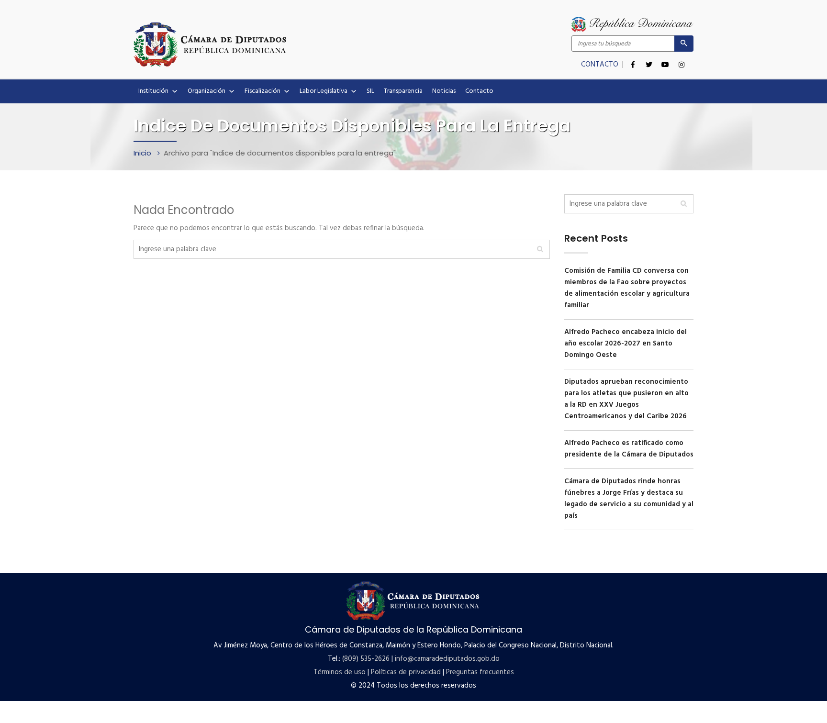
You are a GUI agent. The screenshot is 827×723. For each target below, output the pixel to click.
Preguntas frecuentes (480, 672)
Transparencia (403, 91)
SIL (370, 91)
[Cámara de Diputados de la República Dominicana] (274, 44)
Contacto (479, 91)
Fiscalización (262, 91)
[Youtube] (665, 59)
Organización (206, 91)
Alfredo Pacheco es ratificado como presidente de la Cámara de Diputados (628, 448)
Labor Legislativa (323, 91)
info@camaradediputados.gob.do (447, 659)
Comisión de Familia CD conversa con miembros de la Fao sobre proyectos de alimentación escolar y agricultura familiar (627, 288)
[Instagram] (681, 59)
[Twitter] (649, 59)
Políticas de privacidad (406, 672)
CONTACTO (600, 64)
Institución (153, 91)
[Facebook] (633, 59)
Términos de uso (339, 672)
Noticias (444, 91)
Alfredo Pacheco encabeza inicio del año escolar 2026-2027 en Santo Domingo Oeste (625, 343)
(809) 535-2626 (366, 659)
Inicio (143, 153)
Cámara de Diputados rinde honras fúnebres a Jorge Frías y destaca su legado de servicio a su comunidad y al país (628, 499)
